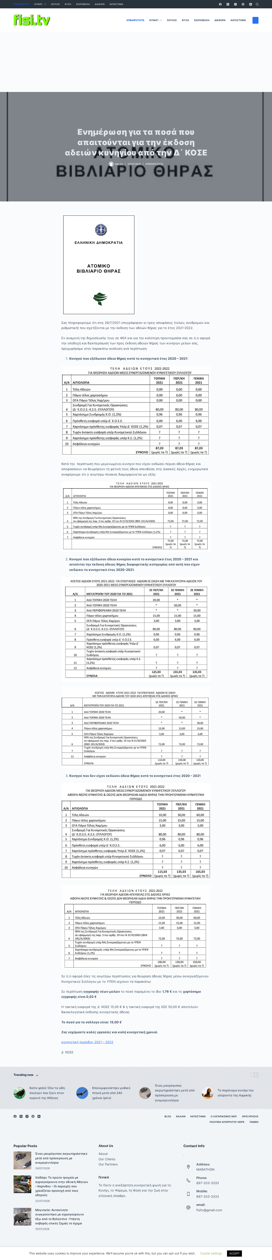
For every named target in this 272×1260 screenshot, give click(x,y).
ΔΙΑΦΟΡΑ (100, 4)
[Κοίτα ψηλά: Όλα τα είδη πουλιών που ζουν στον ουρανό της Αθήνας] (19, 1093)
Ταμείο (253, 1121)
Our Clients (107, 1159)
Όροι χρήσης (250, 1116)
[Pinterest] (243, 4)
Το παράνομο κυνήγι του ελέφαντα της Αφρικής (236, 1092)
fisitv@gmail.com (209, 1210)
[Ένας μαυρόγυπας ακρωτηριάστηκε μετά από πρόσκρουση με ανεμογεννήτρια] (145, 1093)
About (103, 1154)
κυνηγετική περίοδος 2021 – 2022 (87, 1042)
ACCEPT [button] (234, 1253)
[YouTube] (250, 4)
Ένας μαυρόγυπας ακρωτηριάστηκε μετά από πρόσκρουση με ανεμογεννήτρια (175, 1093)
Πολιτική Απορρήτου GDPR (226, 1121)
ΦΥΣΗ (68, 4)
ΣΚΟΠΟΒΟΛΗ (83, 4)
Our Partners (108, 1164)
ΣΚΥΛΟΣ (55, 4)
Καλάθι (180, 1116)
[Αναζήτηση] (257, 4)
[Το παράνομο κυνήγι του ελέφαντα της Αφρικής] (208, 1093)
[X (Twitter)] (228, 4)
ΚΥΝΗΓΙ (38, 4)
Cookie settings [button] (211, 1253)
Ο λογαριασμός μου (224, 1116)
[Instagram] (235, 4)
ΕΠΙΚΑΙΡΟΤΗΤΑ (21, 4)
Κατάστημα (116, 4)
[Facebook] (220, 4)
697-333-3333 (207, 1183)
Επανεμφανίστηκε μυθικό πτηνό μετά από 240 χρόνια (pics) (111, 1093)
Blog (167, 1116)
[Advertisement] (136, 62)
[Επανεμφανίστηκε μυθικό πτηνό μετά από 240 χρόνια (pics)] (82, 1093)
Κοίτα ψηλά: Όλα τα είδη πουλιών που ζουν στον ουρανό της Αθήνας (47, 1093)
